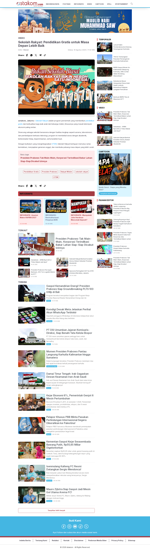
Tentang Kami (41, 540)
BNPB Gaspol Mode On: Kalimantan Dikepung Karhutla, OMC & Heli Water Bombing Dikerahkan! (121, 71)
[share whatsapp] (31, 55)
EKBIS (89, 4)
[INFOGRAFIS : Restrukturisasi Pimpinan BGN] (56, 212)
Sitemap (131, 540)
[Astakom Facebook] (63, 526)
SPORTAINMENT (121, 4)
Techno (49, 321)
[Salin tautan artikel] (45, 55)
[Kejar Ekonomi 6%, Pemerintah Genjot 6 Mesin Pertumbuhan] (31, 410)
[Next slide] (93, 209)
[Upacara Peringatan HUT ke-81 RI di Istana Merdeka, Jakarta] (62, 276)
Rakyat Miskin (66, 172)
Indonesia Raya (52, 366)
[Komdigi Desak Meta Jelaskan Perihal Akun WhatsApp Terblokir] (31, 323)
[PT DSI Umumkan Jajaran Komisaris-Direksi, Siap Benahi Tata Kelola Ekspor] (31, 344)
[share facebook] (27, 55)
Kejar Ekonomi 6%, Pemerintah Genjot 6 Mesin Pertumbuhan (70, 397)
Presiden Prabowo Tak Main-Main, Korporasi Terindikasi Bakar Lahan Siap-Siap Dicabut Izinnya (74, 243)
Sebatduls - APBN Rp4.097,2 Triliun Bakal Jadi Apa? (121, 129)
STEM (54, 144)
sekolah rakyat (82, 172)
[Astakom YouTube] (75, 526)
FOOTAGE (66, 4)
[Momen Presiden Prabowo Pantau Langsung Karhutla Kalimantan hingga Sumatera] (31, 366)
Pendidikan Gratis (31, 172)
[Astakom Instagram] (69, 526)
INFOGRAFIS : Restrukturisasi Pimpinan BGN (52, 217)
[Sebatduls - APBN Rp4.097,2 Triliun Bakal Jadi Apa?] (24, 265)
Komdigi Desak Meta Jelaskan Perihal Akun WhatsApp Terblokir (68, 311)
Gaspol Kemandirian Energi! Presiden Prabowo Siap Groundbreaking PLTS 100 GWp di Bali (70, 289)
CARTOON (99, 4)
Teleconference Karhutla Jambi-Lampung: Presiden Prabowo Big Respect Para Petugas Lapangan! (122, 208)
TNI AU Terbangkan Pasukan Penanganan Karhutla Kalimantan (121, 59)
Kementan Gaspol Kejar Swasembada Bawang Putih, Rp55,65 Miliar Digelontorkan (68, 444)
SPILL (109, 4)
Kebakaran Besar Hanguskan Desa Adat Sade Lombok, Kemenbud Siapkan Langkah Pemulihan (121, 85)
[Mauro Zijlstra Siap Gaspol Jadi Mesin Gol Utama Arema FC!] (31, 502)
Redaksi (55, 540)
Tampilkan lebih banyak (56, 510)
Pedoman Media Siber (97, 540)
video (21, 38)
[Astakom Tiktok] (80, 526)
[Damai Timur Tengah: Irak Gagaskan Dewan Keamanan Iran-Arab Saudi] (31, 388)
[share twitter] (36, 55)
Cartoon (104, 151)
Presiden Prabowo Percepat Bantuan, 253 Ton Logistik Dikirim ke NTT (43, 272)
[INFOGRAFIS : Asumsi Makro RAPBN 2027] (30, 212)
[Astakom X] (86, 526)
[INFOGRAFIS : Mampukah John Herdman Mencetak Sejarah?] (81, 212)
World (49, 388)
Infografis (26, 193)
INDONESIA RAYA (52, 4)
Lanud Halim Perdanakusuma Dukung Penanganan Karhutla (122, 47)
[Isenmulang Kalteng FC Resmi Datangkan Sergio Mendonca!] (31, 481)
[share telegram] (40, 55)
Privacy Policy (117, 540)
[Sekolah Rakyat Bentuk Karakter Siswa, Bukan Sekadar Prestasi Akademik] (62, 265)
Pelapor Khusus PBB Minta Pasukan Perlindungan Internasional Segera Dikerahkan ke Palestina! (67, 420)
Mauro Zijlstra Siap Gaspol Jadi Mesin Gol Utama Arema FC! (68, 491)
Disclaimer (78, 540)
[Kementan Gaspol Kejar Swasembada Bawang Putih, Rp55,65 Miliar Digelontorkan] (31, 458)
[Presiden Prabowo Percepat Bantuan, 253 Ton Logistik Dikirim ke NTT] (24, 276)
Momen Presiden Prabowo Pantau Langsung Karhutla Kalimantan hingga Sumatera (68, 354)
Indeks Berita (25, 540)
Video (102, 108)
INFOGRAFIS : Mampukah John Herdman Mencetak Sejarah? (81, 217)
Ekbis (48, 301)
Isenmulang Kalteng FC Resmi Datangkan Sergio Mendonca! (63, 468)
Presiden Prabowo (49, 172)
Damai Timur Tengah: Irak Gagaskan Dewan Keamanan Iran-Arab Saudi (67, 375)
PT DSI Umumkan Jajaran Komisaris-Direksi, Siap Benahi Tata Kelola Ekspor (69, 331)
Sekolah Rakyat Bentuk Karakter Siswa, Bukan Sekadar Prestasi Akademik (81, 261)
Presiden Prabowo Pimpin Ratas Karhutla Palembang (121, 248)
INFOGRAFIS (79, 4)
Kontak (66, 540)
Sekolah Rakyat (42, 121)
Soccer (49, 480)
